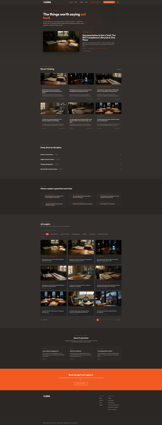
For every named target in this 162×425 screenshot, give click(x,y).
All (47, 234)
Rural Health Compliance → (95, 2)
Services (71, 2)
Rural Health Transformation (103, 234)
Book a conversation (81, 383)
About (86, 2)
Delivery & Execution (54, 234)
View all (118, 69)
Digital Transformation (65, 234)
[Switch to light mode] (118, 2)
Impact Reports (111, 402)
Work (76, 2)
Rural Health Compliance (113, 407)
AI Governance (92, 234)
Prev (94, 319)
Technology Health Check (113, 404)
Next (119, 319)
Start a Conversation (109, 2)
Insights (81, 2)
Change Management (76, 234)
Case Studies (111, 400)
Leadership (84, 234)
